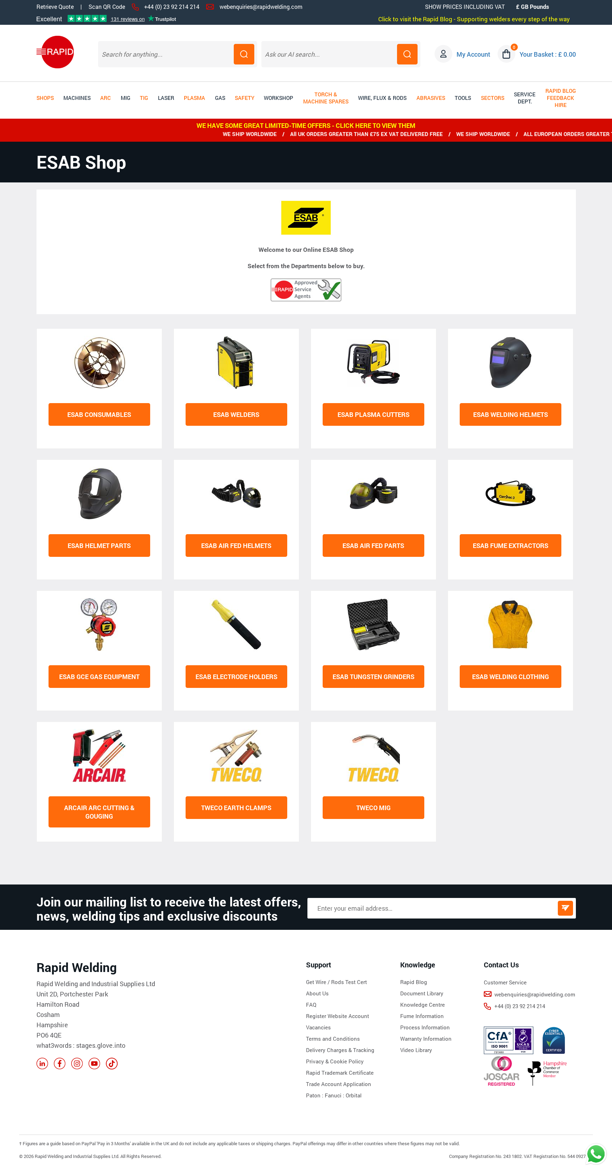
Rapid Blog (413, 981)
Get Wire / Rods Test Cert (336, 981)
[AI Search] (407, 54)
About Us (317, 993)
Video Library (416, 1049)
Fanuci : (335, 1095)
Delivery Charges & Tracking (340, 1049)
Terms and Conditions (333, 1038)
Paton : (315, 1095)
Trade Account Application (338, 1083)
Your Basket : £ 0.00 (548, 54)
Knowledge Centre (422, 1004)
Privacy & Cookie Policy (335, 1061)
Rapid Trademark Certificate (340, 1072)
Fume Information (422, 1015)
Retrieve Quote (55, 6)
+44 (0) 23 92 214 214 (171, 6)
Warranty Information (426, 1038)
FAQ (311, 1004)
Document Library (421, 993)
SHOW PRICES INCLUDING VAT (465, 6)
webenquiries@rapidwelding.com (261, 6)
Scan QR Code (107, 7)
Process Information (425, 1027)
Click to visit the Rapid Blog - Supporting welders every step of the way (474, 19)
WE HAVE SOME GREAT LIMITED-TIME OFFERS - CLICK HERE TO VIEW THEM (306, 125)
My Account (473, 54)
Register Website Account (337, 1015)
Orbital (354, 1095)
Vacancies (318, 1027)
